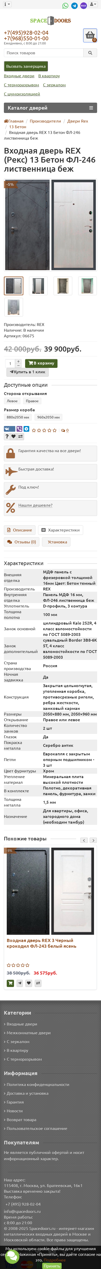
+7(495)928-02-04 (26, 32)
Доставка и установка (27, 1093)
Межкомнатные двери (29, 1032)
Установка (57, 541)
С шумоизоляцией (22, 94)
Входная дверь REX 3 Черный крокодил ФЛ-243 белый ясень (41, 943)
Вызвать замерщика (26, 66)
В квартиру (49, 75)
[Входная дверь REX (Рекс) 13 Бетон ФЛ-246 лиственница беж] (50, 224)
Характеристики (64, 530)
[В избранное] (13, 436)
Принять (52, 1266)
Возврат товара (21, 1119)
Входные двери (19, 75)
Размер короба (19, 409)
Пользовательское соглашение (37, 1128)
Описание (22, 530)
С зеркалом (54, 84)
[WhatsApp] (66, 5)
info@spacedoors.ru (22, 1211)
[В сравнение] (20, 436)
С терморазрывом (21, 84)
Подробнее (55, 1260)
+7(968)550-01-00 (26, 38)
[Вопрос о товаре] (7, 436)
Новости (15, 1110)
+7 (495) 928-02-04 (23, 1204)
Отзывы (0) (25, 541)
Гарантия (15, 1102)
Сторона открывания (25, 393)
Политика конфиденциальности (38, 1084)
